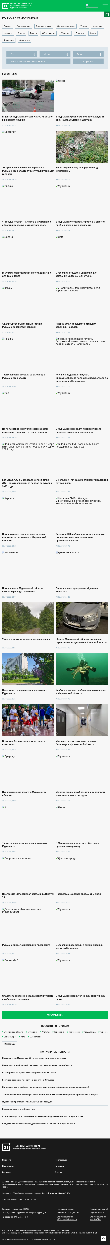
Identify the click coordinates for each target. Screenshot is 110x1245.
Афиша (21, 33)
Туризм (83, 26)
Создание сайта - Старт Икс (44, 1240)
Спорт (93, 33)
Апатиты (46, 1032)
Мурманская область (13, 1032)
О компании (8, 1166)
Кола (23, 1037)
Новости (6, 1160)
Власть (33, 33)
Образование (48, 33)
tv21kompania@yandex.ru (67, 1219)
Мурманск (32, 1032)
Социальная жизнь (66, 26)
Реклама (6, 1172)
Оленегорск (35, 1037)
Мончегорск (73, 1032)
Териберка (59, 1032)
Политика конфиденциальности (15, 1240)
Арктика (7, 26)
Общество (65, 33)
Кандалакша (90, 1032)
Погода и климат (44, 26)
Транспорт (9, 40)
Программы (61, 1160)
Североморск (10, 1037)
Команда (59, 1166)
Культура (8, 33)
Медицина (98, 26)
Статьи (58, 1172)
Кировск (103, 1032)
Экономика (24, 40)
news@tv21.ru (95, 1219)
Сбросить (88, 61)
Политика (80, 33)
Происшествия (24, 26)
